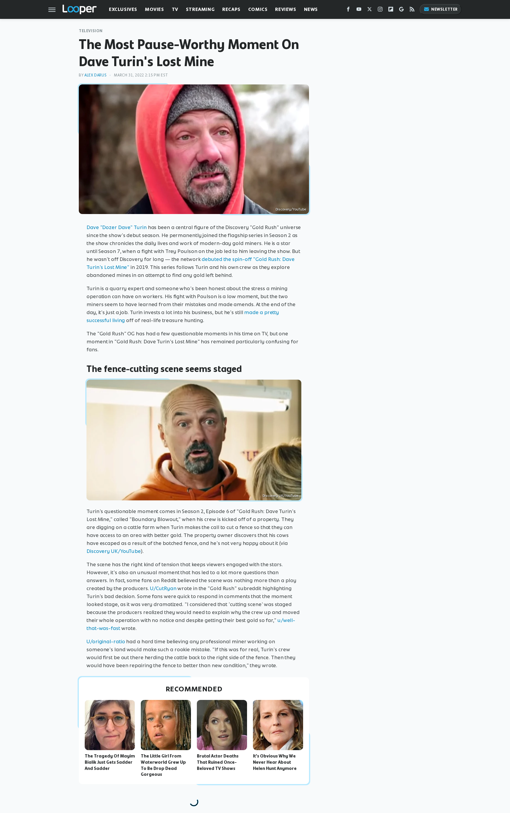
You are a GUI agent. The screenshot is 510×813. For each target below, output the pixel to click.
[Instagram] (380, 10)
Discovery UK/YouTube (280, 495)
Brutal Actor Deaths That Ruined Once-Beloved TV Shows (217, 762)
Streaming (200, 9)
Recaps (231, 9)
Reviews (285, 9)
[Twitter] (369, 10)
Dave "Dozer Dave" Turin (116, 227)
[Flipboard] (391, 10)
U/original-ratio (105, 641)
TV (175, 9)
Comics (258, 9)
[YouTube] (359, 10)
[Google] (401, 10)
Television (91, 31)
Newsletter (444, 9)
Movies (154, 9)
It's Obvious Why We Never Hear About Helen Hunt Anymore (275, 762)
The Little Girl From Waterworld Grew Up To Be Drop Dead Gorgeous (163, 765)
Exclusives (123, 9)
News (311, 9)
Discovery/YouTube (291, 209)
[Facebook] (348, 10)
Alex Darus (95, 75)
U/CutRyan (163, 588)
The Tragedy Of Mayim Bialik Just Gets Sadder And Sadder (110, 762)
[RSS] (412, 10)
